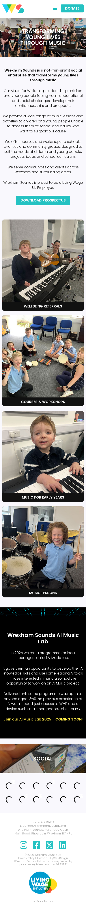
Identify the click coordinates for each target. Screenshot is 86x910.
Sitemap (41, 858)
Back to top (44, 901)
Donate (72, 8)
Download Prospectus (43, 200)
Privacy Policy (26, 858)
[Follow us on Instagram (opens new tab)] (23, 847)
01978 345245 (44, 822)
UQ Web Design (58, 858)
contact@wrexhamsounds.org (44, 826)
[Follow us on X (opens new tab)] (49, 847)
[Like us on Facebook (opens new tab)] (36, 847)
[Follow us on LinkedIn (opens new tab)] (62, 847)
